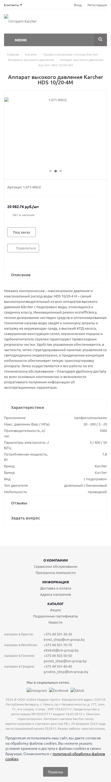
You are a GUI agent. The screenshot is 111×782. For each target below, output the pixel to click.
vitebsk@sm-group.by (61, 650)
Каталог (55, 603)
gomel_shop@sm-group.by (65, 661)
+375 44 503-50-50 (58, 655)
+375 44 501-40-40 (58, 666)
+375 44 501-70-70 (58, 644)
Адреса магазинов (55, 594)
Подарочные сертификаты (55, 616)
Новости (55, 622)
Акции (55, 610)
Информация (55, 582)
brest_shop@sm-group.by (64, 639)
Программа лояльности (56, 572)
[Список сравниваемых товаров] (59, 22)
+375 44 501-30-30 (58, 634)
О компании (55, 560)
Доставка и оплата (55, 588)
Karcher (101, 472)
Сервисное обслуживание (55, 566)
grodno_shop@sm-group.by (66, 671)
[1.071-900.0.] (55, 132)
